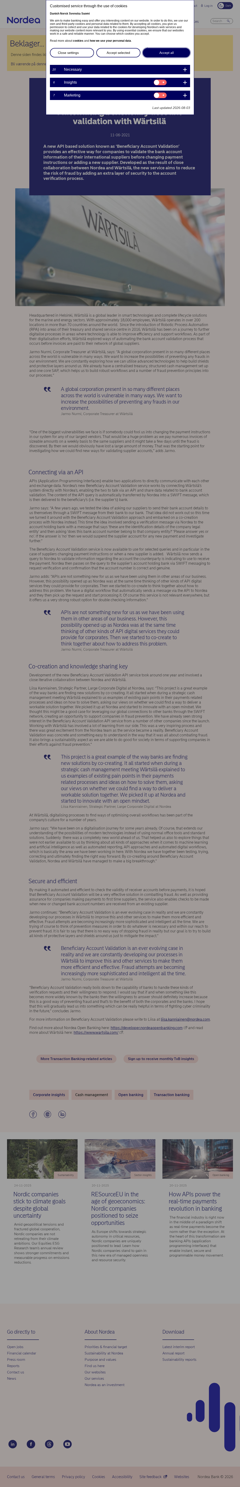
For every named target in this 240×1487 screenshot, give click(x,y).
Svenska (75, 13)
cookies (78, 40)
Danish (54, 13)
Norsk (64, 13)
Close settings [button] (68, 53)
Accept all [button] (166, 53)
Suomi (85, 13)
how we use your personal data (110, 40)
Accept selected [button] (118, 53)
